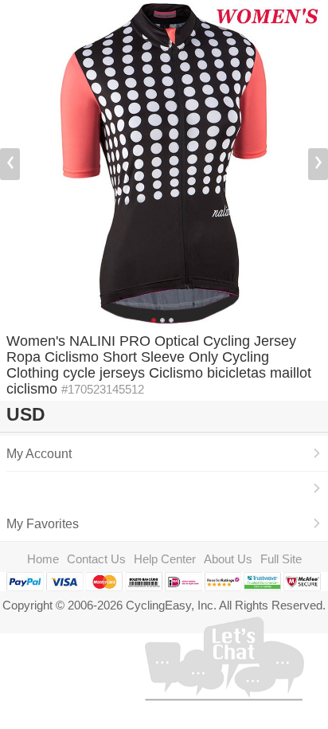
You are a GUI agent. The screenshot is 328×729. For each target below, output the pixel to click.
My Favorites (42, 523)
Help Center (165, 559)
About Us (228, 559)
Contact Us (96, 559)
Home (43, 559)
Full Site (281, 559)
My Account (39, 453)
